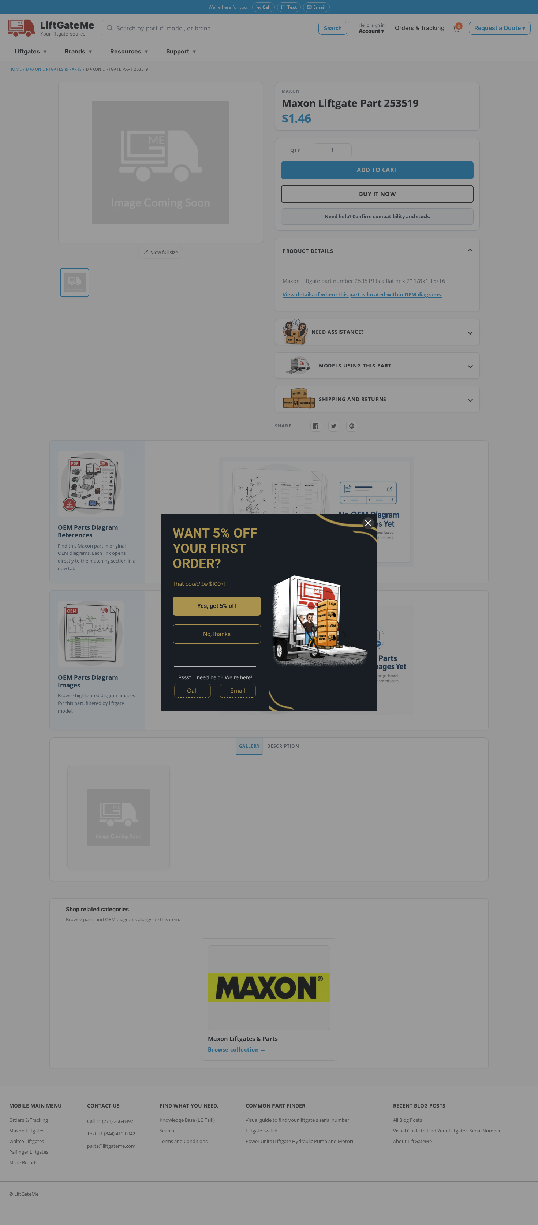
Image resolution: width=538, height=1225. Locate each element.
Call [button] (192, 690)
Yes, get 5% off (216, 605)
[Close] (368, 523)
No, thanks (217, 634)
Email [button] (237, 690)
